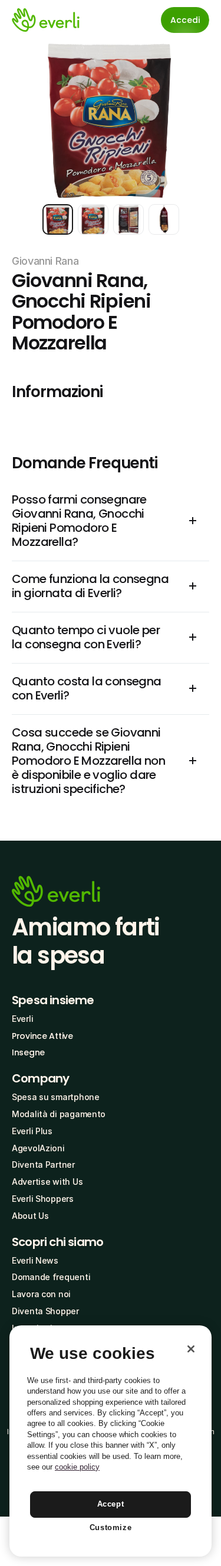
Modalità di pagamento (58, 1114)
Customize (111, 1527)
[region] (110, 1441)
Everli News (35, 1260)
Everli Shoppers (43, 1199)
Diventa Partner (43, 1164)
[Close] (191, 1349)
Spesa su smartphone (56, 1097)
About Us (30, 1216)
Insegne (28, 1052)
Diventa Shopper (45, 1311)
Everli (22, 1019)
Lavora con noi (41, 1294)
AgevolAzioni (38, 1148)
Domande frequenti (51, 1277)
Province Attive (42, 1036)
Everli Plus (32, 1131)
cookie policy (77, 1466)
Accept (110, 1504)
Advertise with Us (47, 1182)
